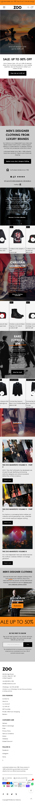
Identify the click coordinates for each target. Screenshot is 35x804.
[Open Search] (28, 7)
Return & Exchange (8, 726)
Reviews (4, 714)
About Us (5, 701)
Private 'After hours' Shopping (11, 712)
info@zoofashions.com (9, 683)
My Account (6, 704)
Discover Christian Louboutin (17, 295)
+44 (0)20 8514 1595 (8, 681)
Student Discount (7, 741)
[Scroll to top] (31, 799)
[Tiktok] (12, 794)
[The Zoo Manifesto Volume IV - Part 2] (17, 451)
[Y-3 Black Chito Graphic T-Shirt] (17, 236)
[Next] (33, 2)
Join (28, 644)
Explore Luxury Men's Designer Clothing (17, 161)
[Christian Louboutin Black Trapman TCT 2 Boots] (17, 311)
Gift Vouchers (6, 709)
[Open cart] (32, 7)
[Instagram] (7, 794)
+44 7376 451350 (14, 687)
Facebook (5, 750)
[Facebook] (3, 794)
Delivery (4, 723)
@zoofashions (17, 605)
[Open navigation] (4, 7)
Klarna (4, 736)
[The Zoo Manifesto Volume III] (17, 537)
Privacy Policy (6, 731)
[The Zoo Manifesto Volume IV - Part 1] (17, 495)
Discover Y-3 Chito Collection (17, 217)
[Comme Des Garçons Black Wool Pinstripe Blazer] (17, 389)
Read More (7, 480)
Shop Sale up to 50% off (17, 73)
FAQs (3, 728)
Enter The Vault (17, 372)
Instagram (5, 753)
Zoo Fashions (17, 800)
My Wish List (5, 706)
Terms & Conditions (8, 733)
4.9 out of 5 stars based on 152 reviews (17, 181)
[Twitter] (16, 794)
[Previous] (2, 2)
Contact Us (5, 699)
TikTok (4, 757)
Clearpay (5, 739)
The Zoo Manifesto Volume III (14, 551)
